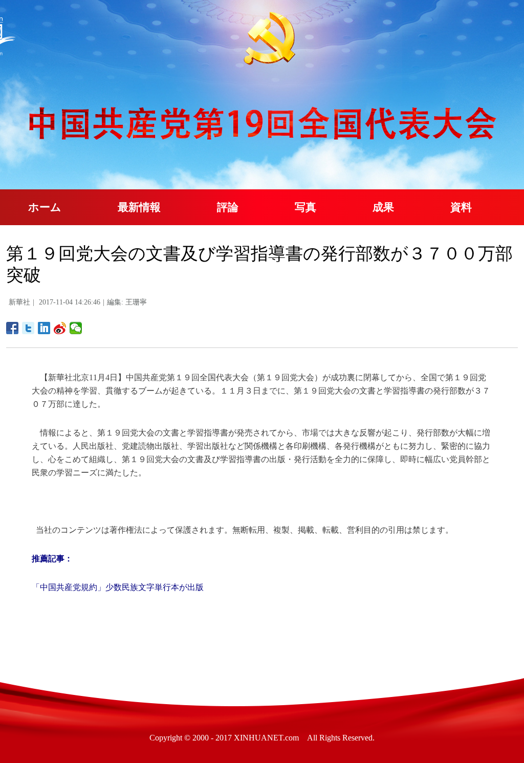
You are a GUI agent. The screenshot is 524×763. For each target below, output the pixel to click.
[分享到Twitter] (28, 328)
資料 (461, 207)
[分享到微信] (76, 328)
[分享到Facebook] (12, 328)
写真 (305, 207)
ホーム (44, 207)
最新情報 (139, 207)
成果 (383, 207)
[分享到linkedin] (44, 328)
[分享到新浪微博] (60, 328)
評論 (227, 207)
